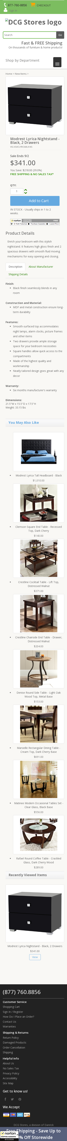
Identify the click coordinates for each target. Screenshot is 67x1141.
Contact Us (9, 1021)
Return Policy (11, 1037)
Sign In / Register (13, 1012)
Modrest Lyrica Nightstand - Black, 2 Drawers (34, 946)
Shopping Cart (11, 1006)
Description (15, 266)
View (35, 957)
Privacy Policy (11, 1073)
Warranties (9, 1026)
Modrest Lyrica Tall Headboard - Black (39, 475)
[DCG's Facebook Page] (5, 1099)
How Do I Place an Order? (18, 1016)
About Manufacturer (41, 266)
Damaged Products (14, 1042)
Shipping (8, 1052)
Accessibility (10, 1078)
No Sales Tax (11, 1068)
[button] (33, 1134)
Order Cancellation (14, 1047)
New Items (21, 73)
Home (9, 73)
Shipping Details (18, 274)
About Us (8, 1063)
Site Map (8, 1083)
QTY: (13, 185)
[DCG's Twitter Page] (12, 1099)
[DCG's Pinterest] (20, 1099)
